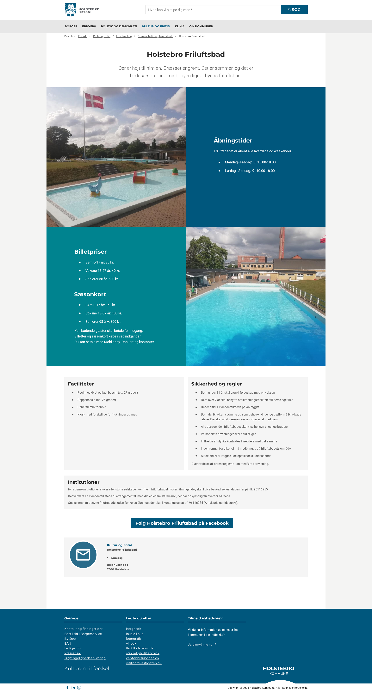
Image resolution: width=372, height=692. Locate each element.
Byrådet (70, 638)
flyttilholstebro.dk (140, 648)
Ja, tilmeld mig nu (200, 644)
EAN (67, 643)
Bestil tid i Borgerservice (83, 634)
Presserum (72, 653)
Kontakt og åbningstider (83, 629)
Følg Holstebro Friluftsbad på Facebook (182, 523)
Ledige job (72, 648)
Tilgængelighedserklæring (85, 658)
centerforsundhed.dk (142, 658)
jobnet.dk (133, 638)
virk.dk (131, 643)
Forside (82, 36)
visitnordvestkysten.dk (144, 663)
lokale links (134, 634)
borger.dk (133, 629)
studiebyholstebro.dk (142, 653)
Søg (294, 9)
